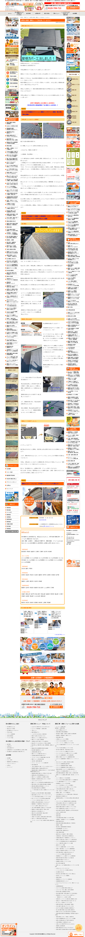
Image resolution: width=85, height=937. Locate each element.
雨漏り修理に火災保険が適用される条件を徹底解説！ (66, 929)
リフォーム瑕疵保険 (11, 734)
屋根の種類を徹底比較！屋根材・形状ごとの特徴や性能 (67, 772)
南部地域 (9, 514)
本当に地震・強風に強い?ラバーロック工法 (12, 218)
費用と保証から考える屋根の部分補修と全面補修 (41, 784)
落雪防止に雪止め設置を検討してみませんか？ (41, 802)
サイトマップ (10, 488)
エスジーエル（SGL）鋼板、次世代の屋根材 (65, 889)
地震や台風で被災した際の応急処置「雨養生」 (12, 215)
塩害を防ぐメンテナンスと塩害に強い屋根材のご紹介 (66, 898)
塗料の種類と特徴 (72, 480)
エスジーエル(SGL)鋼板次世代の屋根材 (12, 312)
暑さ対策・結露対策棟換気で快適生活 (63, 826)
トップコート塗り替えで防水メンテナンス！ (12, 361)
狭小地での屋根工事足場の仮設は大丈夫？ (73, 304)
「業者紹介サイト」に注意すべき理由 (73, 414)
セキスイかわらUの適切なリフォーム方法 (64, 740)
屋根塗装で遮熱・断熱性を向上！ (62, 830)
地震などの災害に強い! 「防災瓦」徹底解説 (73, 339)
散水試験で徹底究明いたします (38, 750)
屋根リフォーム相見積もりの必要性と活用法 (40, 776)
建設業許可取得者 (11, 475)
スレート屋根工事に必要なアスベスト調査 (64, 843)
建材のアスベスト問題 (12, 268)
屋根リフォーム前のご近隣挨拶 (38, 739)
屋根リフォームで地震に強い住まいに (39, 753)
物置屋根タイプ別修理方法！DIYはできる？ (73, 433)
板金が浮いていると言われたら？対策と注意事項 (74, 401)
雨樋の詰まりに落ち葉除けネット (38, 811)
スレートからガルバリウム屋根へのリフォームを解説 (74, 209)
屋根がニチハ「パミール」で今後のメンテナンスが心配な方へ (41, 483)
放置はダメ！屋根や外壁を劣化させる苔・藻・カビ (66, 900)
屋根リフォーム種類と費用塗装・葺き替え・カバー (74, 269)
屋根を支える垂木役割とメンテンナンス (12, 326)
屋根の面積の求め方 (11, 221)
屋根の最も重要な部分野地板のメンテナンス (12, 273)
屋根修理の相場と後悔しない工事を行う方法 (73, 249)
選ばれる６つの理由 (11, 728)
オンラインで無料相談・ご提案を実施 (39, 728)
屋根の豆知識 (10, 276)
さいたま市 (9, 512)
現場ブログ (26, 17)
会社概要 (75, 13)
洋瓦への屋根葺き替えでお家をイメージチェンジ (12, 297)
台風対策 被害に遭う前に (36, 751)
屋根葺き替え (75, 79)
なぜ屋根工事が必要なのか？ (73, 243)
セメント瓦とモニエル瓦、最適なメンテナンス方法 (66, 787)
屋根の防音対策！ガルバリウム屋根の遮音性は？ (74, 235)
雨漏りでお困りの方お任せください (39, 735)
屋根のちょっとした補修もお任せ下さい (39, 737)
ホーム (9, 13)
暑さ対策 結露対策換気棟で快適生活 (11, 243)
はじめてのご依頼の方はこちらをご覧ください (41, 726)
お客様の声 (37, 13)
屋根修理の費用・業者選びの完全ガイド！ (12, 129)
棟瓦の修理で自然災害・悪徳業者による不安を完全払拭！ (67, 810)
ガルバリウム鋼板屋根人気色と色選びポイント (73, 222)
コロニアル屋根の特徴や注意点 (72, 278)
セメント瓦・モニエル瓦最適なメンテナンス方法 (12, 190)
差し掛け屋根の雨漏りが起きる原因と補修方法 (12, 237)
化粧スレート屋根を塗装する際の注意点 (72, 291)
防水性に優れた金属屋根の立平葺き (63, 891)
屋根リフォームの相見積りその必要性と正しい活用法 (74, 376)
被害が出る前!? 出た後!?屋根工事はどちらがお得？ (74, 388)
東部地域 (9, 507)
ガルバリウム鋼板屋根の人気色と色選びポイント (65, 767)
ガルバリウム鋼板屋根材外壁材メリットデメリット (74, 232)
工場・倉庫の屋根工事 (73, 454)
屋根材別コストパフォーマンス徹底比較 (12, 279)
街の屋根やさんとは (11, 726)
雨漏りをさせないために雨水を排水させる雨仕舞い (66, 911)
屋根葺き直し (75, 106)
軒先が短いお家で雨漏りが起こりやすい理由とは (12, 262)
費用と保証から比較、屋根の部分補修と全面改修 (74, 256)
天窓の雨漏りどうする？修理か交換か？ (12, 343)
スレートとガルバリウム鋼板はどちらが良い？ (73, 206)
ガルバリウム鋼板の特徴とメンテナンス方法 (12, 316)
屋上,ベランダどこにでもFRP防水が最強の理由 (12, 176)
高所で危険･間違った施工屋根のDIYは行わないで (12, 323)
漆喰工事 (74, 90)
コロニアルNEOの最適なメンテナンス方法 (73, 301)
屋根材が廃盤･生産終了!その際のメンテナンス (12, 293)
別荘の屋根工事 (71, 460)
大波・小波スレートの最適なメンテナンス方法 (12, 201)
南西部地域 (9, 519)
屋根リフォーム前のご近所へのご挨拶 (72, 379)
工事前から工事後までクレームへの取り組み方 (73, 382)
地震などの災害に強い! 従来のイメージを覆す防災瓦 (66, 839)
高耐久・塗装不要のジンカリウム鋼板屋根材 (12, 319)
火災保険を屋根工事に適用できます (39, 755)
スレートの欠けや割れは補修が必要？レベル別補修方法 (67, 779)
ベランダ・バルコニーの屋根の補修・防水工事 (41, 757)
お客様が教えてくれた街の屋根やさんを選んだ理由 (17, 749)
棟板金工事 (74, 111)
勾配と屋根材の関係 (11, 249)
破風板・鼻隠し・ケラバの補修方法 (63, 792)
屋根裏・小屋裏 (10, 239)
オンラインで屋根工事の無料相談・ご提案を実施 (73, 372)
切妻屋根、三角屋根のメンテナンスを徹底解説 (12, 233)
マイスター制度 (10, 737)
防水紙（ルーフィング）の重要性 (62, 875)
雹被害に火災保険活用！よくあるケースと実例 (73, 361)
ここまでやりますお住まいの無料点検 (65, 13)
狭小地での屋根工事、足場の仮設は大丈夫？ (65, 749)
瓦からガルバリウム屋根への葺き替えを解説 (73, 212)
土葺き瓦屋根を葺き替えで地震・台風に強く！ (12, 194)
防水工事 (74, 100)
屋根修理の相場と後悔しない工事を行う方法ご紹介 (42, 773)
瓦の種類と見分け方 (11, 258)
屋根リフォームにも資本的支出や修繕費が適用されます (42, 782)
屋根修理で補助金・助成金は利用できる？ (73, 364)
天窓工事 (74, 122)
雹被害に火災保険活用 (60, 925)
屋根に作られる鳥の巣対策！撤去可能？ (73, 452)
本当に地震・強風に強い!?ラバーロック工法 (64, 906)
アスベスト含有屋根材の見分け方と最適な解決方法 (66, 841)
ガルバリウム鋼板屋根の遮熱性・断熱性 (73, 219)
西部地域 (9, 521)
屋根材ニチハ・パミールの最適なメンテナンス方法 (74, 295)
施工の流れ (47, 13)
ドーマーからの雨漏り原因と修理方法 (12, 340)
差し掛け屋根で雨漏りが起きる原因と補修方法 (65, 909)
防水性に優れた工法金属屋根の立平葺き (11, 211)
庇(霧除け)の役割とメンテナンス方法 (11, 204)
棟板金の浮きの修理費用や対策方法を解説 (12, 143)
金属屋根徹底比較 (59, 886)
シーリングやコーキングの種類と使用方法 (12, 208)
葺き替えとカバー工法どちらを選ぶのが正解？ (73, 262)
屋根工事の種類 (73, 74)
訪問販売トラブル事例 (73, 394)
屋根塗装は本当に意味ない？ (11, 132)
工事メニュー (56, 13)
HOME (21, 17)
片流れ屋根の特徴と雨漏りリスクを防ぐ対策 (12, 230)
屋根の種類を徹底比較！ (71, 266)
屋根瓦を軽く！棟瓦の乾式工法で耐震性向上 (73, 332)
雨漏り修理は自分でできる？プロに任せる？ (12, 136)
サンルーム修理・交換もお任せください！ (73, 436)
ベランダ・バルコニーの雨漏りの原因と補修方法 (12, 183)
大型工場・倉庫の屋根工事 (37, 761)
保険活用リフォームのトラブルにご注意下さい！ (65, 895)
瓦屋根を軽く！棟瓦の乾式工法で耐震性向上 (65, 835)
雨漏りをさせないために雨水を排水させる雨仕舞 (12, 252)
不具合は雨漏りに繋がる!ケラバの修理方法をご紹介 (66, 803)
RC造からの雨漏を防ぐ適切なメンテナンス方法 (65, 850)
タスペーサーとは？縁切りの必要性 (11, 163)
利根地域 (9, 528)
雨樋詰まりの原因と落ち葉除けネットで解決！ (74, 449)
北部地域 (9, 517)
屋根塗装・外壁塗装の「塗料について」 (64, 735)
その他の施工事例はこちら (60, 634)
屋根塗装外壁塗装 (74, 117)
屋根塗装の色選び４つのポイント (72, 345)
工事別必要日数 (71, 310)
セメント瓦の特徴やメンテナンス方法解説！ (12, 187)
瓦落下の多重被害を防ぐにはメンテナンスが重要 (73, 323)
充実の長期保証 (10, 735)
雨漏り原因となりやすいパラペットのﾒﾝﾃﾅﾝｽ (12, 173)
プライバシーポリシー (12, 482)
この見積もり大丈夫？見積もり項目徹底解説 (73, 385)
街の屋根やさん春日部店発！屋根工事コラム (15, 751)
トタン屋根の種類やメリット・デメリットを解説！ (66, 781)
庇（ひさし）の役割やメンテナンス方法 (12, 336)
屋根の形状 (9, 227)
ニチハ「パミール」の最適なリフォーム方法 (65, 742)
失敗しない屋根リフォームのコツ (73, 246)
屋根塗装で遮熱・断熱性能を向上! (73, 352)
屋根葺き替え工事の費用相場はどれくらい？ (73, 253)
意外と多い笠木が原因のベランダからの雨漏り (12, 156)
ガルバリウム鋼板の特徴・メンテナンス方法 (65, 846)
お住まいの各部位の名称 (12, 126)
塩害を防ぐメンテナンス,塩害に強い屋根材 (12, 286)
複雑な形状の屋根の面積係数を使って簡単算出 (12, 224)
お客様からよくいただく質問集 (62, 739)
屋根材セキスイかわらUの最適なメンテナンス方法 (74, 298)
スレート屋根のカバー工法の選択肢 (74, 272)
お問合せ (9, 485)
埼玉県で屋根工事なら (12, 478)
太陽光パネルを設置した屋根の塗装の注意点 (73, 288)
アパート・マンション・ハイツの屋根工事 (40, 762)
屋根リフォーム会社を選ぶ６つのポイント (74, 313)
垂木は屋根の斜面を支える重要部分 (39, 787)
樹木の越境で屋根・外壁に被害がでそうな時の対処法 (74, 407)
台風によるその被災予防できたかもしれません (74, 319)
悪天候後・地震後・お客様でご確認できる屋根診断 (66, 733)
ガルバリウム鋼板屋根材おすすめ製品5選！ (73, 225)
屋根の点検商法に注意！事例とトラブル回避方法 (73, 398)
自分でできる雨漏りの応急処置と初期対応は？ (73, 355)
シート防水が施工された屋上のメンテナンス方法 (12, 170)
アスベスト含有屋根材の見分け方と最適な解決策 (12, 265)
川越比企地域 (10, 523)
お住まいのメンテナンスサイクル (62, 868)
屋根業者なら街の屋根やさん (12, 761)
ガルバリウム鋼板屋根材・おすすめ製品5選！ (65, 755)
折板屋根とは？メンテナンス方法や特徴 (73, 285)
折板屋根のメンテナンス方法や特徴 (63, 783)
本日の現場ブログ (10, 747)
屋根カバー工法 (75, 84)
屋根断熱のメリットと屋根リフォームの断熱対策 (12, 350)
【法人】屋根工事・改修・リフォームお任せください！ (42, 766)
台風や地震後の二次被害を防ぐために (73, 329)
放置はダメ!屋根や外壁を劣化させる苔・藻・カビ (12, 290)
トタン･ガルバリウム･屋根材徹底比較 (12, 305)
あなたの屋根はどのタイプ (61, 729)
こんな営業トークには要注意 (73, 392)
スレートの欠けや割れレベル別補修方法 (73, 275)
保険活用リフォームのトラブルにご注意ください (74, 411)
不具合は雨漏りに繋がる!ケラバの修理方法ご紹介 (12, 152)
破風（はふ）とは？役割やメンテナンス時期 (12, 364)
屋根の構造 (9, 145)
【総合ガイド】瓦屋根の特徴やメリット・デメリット (66, 771)
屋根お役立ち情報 (72, 316)
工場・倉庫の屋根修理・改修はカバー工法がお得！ (74, 439)
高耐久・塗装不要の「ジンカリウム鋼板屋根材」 (65, 848)
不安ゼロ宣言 (9, 732)
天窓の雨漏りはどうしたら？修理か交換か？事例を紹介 (67, 794)
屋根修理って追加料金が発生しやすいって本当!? (73, 404)
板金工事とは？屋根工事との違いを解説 (12, 139)
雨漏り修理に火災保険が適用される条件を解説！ (73, 358)
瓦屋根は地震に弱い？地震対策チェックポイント (74, 335)
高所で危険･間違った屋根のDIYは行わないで (65, 852)
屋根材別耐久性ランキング (11, 283)
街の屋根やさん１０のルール (12, 730)
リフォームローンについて (37, 780)
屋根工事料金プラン (35, 732)
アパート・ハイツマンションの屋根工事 (73, 458)
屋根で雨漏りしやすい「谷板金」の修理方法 (12, 256)
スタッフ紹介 (10, 472)
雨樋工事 (74, 95)
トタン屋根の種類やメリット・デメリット (73, 282)
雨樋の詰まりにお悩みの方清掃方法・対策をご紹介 (74, 445)
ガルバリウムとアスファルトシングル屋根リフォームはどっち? (12, 300)
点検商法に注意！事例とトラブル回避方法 (40, 741)
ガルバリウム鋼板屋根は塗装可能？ (73, 216)
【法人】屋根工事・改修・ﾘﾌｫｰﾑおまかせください (74, 464)
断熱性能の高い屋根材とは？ (10, 347)
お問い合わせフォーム (48, 526)
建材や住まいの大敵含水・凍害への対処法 (12, 246)
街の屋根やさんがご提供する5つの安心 (19, 13)
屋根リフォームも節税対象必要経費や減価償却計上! (74, 467)
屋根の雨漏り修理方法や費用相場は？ (12, 330)
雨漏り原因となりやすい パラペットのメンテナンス (42, 794)
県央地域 (9, 510)
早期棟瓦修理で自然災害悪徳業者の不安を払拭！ (12, 197)
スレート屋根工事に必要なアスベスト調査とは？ (12, 357)
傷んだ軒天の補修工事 (60, 863)
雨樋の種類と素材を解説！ (37, 814)
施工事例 (28, 13)
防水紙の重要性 (10, 270)
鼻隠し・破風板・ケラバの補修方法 (12, 149)
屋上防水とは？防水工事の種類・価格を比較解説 (12, 180)
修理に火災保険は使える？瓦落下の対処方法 (74, 326)
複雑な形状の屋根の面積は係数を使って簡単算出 (65, 823)
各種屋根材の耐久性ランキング (62, 881)
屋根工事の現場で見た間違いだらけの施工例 (73, 342)
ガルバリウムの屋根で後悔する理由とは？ (12, 309)
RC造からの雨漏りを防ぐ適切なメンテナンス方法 (12, 333)
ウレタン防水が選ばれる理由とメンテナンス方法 (12, 166)
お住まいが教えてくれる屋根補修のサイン (73, 259)
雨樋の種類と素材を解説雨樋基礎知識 (12, 354)
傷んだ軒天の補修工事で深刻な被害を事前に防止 (12, 159)
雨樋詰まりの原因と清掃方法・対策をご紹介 (40, 809)
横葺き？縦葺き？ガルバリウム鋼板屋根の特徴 (74, 229)
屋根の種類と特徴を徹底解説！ (11, 123)
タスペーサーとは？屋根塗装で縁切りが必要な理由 (66, 801)
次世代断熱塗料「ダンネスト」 (71, 348)
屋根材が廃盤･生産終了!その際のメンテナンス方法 (66, 806)
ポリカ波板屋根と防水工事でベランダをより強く (74, 442)
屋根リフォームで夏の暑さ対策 (38, 759)
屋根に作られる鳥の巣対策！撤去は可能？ (40, 813)
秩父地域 (9, 526)
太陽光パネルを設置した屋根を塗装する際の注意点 (42, 816)
